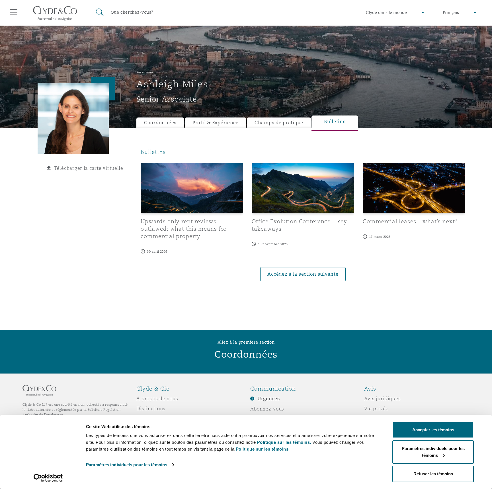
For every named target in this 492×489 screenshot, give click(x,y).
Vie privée (376, 408)
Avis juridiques (382, 398)
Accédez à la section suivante (302, 274)
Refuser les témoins (433, 473)
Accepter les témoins (433, 429)
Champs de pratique (279, 123)
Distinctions (150, 408)
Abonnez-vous (267, 409)
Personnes (145, 72)
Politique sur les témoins (262, 449)
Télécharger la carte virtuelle (88, 168)
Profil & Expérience (215, 123)
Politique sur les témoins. (284, 442)
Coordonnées (160, 123)
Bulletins (335, 122)
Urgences (268, 399)
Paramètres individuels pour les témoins (126, 464)
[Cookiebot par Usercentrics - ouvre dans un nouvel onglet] (48, 478)
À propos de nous (157, 398)
